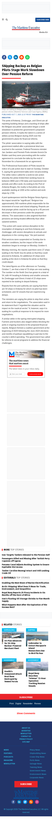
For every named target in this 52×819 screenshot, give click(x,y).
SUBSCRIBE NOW (43, 20)
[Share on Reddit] (21, 57)
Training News (36, 767)
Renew (37, 703)
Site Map (26, 742)
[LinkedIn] (19, 802)
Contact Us (26, 736)
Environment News (38, 774)
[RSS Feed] (31, 802)
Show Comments (26, 713)
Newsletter (28, 703)
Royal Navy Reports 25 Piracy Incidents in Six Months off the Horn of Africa (23, 593)
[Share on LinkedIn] (16, 57)
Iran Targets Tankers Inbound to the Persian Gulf (26, 555)
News (6, 750)
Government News (38, 770)
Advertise (26, 731)
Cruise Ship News (37, 757)
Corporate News (37, 777)
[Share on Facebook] (4, 57)
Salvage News (36, 764)
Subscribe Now (35, 374)
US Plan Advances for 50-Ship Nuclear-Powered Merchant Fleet (13, 645)
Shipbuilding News (38, 753)
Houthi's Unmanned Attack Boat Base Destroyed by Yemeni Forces (13, 676)
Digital (18, 703)
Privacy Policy (26, 739)
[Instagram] (37, 802)
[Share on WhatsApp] (27, 57)
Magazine (8, 760)
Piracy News (35, 750)
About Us (26, 728)
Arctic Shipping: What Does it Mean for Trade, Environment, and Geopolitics (24, 587)
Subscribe (26, 784)
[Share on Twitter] (10, 57)
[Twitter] (25, 802)
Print (11, 703)
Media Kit (43, 32)
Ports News (35, 760)
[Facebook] (13, 802)
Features (8, 753)
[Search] (6, 20)
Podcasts (8, 757)
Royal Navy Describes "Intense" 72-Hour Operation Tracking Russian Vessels (37, 679)
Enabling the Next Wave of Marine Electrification (25, 583)
